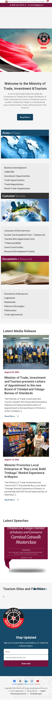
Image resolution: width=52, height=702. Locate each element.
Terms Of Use (32, 691)
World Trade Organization (17, 188)
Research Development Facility (19, 251)
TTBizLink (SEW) (12, 243)
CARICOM (9, 172)
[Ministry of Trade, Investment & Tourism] (26, 13)
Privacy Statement (16, 691)
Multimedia (9, 302)
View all (42, 589)
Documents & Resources (16, 293)
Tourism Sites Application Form (19, 239)
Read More (25, 117)
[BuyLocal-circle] (13, 618)
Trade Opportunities (14, 180)
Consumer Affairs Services (17, 230)
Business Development (15, 167)
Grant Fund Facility (13, 247)
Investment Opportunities (17, 176)
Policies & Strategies (14, 306)
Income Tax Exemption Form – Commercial (24, 234)
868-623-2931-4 (19, 5)
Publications (10, 310)
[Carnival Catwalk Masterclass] (26, 550)
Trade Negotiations (13, 184)
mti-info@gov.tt (36, 5)
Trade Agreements (13, 314)
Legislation (9, 298)
